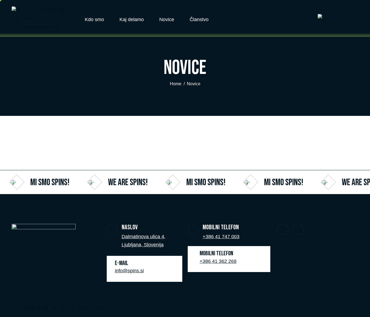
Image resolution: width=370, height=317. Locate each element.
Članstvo (199, 19)
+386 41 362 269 (218, 261)
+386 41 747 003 (221, 236)
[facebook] (298, 229)
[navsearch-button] (300, 18)
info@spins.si (129, 270)
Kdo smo (94, 19)
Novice (166, 19)
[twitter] (282, 229)
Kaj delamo (131, 19)
